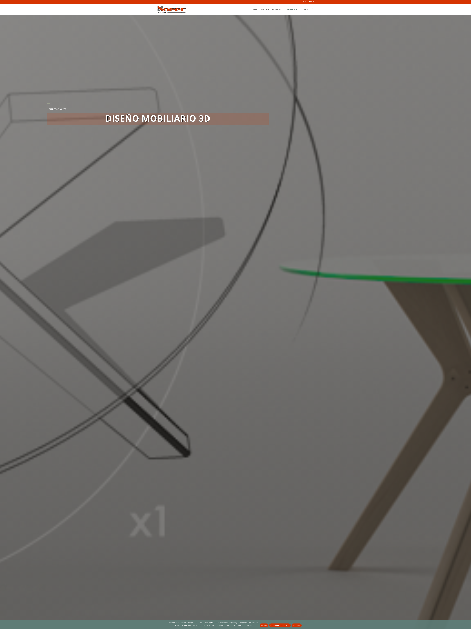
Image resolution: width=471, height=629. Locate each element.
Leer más (296, 625)
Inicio (255, 9)
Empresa (265, 9)
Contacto (305, 9)
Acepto (264, 625)
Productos (276, 9)
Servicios (291, 9)
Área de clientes (308, 2)
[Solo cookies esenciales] (468, 624)
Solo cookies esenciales (279, 625)
